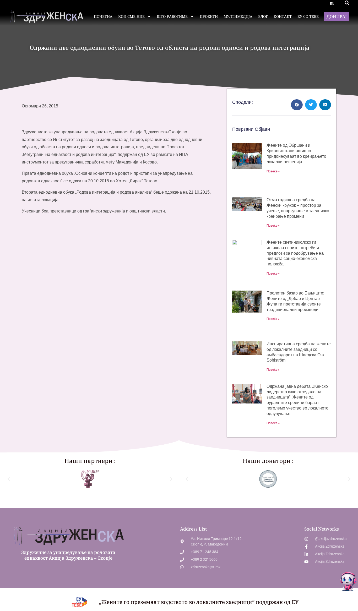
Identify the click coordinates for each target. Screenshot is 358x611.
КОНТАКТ (283, 16)
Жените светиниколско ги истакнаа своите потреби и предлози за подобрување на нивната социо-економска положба (295, 253)
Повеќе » (273, 171)
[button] (347, 3)
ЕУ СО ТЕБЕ (308, 16)
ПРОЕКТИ (209, 16)
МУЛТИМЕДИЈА (238, 16)
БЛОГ (263, 16)
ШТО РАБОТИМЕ (172, 16)
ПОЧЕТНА (103, 16)
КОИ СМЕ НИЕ (131, 16)
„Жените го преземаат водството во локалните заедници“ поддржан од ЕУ (199, 601)
